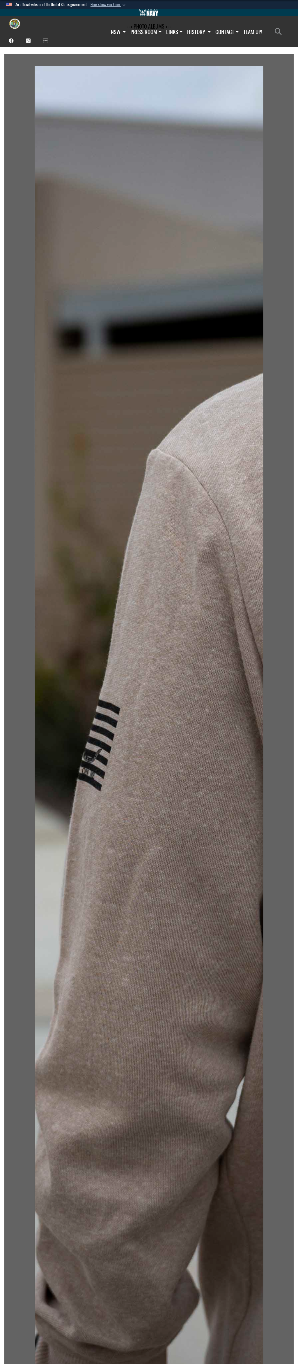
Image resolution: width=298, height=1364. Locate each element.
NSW (116, 32)
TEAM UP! (252, 32)
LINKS (172, 32)
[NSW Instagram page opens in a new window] (28, 40)
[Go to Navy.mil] (149, 12)
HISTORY (196, 32)
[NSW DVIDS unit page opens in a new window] (45, 40)
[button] (109, 5)
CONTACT (224, 32)
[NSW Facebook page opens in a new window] (11, 40)
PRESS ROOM (143, 32)
